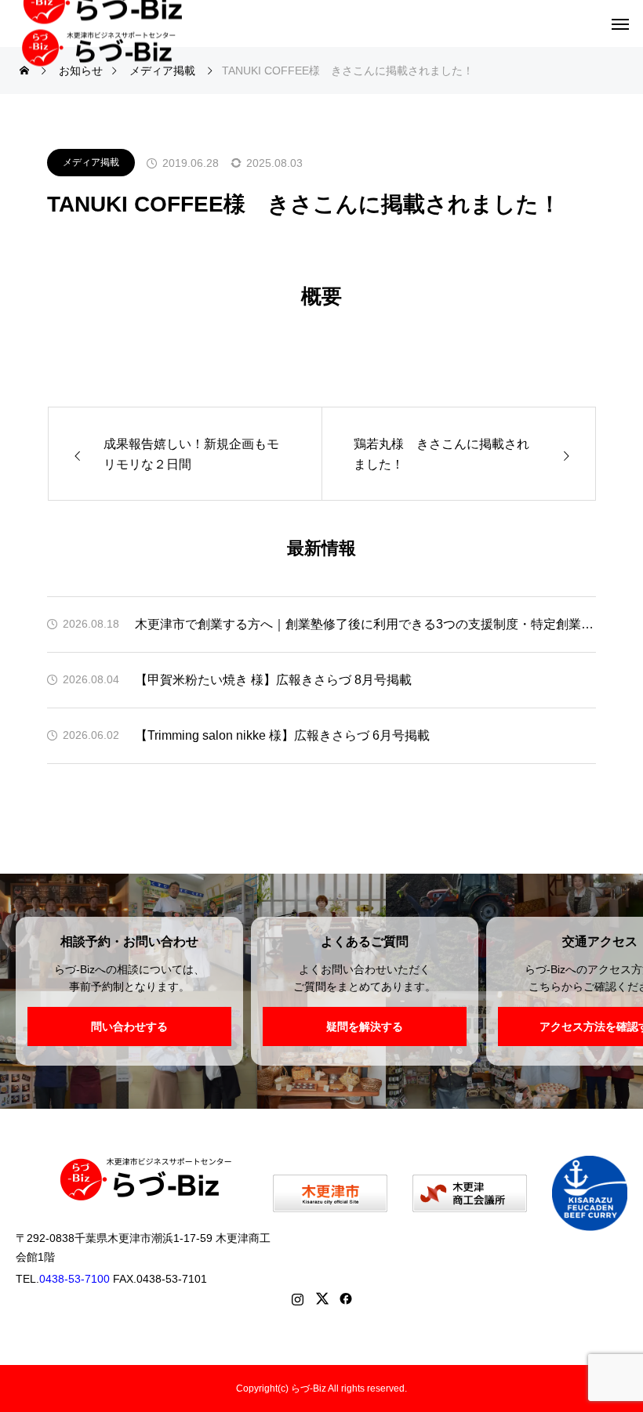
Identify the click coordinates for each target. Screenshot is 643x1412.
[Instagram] (297, 1298)
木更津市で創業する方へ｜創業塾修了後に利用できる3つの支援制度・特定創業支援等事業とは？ (365, 624)
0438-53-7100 (74, 1279)
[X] (322, 1298)
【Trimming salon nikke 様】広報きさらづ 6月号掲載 (282, 735)
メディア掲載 (91, 162)
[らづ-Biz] (108, 42)
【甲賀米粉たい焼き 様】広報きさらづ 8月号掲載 (273, 679)
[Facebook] (346, 1298)
